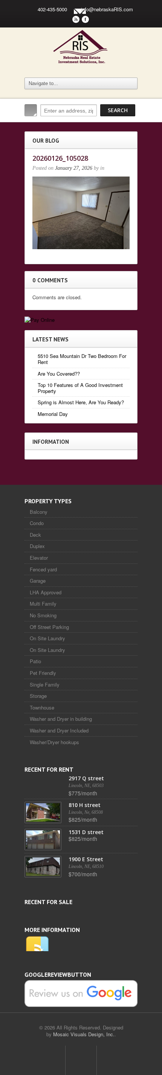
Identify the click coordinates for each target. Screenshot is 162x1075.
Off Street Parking (49, 626)
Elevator (39, 557)
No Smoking (43, 615)
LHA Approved (45, 592)
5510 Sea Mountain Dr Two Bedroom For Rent (82, 358)
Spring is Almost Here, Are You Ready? (81, 402)
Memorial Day (53, 413)
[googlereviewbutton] (81, 992)
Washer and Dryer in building (61, 718)
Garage (38, 580)
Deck (35, 534)
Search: (30, 110)
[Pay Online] (39, 319)
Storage (38, 695)
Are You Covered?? (59, 373)
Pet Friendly (43, 672)
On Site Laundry (47, 638)
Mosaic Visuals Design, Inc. (84, 1034)
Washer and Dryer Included (59, 730)
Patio (35, 661)
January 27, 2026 (73, 168)
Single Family (45, 684)
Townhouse (42, 707)
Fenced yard (43, 569)
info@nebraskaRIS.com (107, 9)
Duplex (37, 546)
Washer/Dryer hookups (54, 742)
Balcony (38, 511)
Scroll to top (81, 1060)
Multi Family (43, 603)
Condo (37, 523)
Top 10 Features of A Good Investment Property (80, 387)
